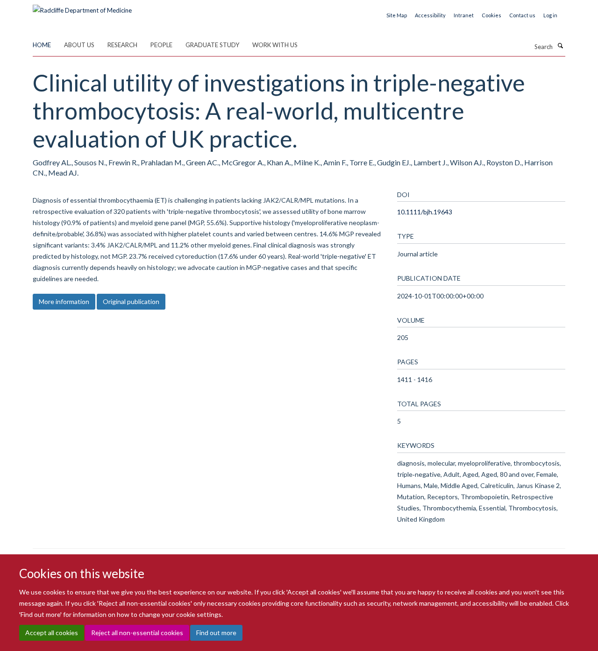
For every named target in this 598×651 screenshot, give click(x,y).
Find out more (216, 633)
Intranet (464, 15)
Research (122, 45)
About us (79, 45)
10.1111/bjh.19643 (424, 212)
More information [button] (64, 301)
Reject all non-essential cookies (137, 633)
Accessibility (430, 15)
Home (42, 45)
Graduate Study (212, 45)
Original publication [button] (131, 301)
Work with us (275, 45)
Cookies (491, 15)
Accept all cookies (51, 633)
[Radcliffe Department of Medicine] (82, 7)
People (161, 45)
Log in (550, 15)
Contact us (522, 15)
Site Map (396, 15)
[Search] (560, 46)
